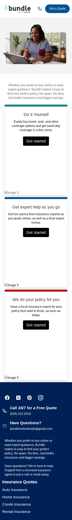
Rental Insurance (16, 512)
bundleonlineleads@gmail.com (31, 428)
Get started (36, 141)
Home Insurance (16, 497)
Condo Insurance (16, 504)
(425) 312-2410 (20, 413)
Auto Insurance (14, 490)
